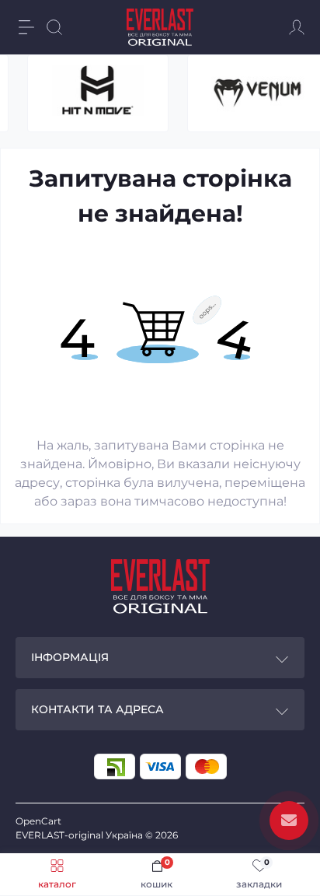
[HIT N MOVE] (98, 93)
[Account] (296, 27)
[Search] (54, 27)
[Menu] (26, 27)
